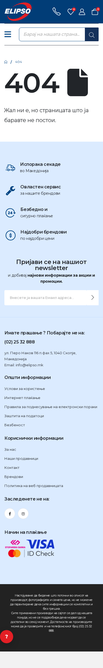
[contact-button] (93, 297)
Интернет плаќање (22, 397)
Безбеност (14, 425)
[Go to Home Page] (5, 61)
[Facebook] (9, 513)
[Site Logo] (18, 11)
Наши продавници (21, 458)
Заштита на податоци (24, 416)
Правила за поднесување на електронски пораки (50, 407)
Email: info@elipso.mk (23, 365)
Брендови (13, 476)
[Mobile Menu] (10, 34)
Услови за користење (24, 388)
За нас (10, 449)
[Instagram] (23, 513)
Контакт (12, 467)
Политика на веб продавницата (33, 485)
